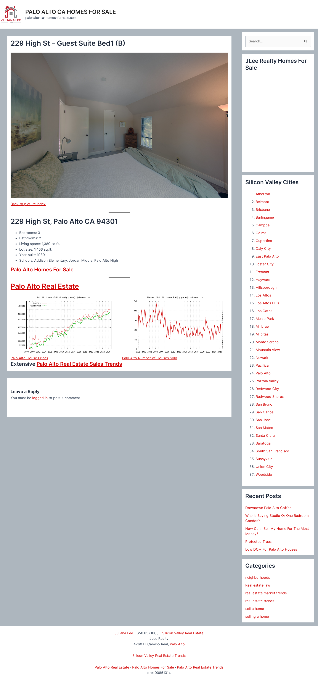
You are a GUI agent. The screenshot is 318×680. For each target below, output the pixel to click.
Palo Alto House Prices (29, 358)
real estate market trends (266, 593)
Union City (264, 466)
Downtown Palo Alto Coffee (268, 508)
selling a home (257, 616)
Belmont (262, 202)
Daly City (263, 248)
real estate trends (259, 601)
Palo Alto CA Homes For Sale (70, 11)
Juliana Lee (124, 633)
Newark (262, 357)
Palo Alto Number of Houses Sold (149, 358)
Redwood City (267, 389)
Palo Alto (263, 373)
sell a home (254, 608)
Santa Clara (265, 435)
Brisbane (263, 209)
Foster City (265, 264)
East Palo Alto (267, 256)
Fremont (262, 272)
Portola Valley (267, 381)
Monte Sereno (267, 342)
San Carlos (264, 412)
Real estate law (257, 585)
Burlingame (265, 217)
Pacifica (262, 365)
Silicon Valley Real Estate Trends (159, 655)
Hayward (263, 279)
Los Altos (263, 295)
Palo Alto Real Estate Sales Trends (79, 364)
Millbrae (262, 326)
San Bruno (264, 404)
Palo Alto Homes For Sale (42, 269)
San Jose (263, 420)
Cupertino (264, 240)
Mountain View (268, 350)
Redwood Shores (270, 396)
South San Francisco (272, 451)
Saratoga (263, 443)
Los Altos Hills (267, 303)
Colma (261, 233)
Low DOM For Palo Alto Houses (271, 549)
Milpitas (262, 334)
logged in (40, 398)
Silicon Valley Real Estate (182, 633)
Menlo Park (265, 318)
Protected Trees (258, 541)
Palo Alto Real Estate (45, 286)
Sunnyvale (264, 459)
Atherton (263, 194)
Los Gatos (264, 311)
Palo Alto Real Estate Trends (200, 667)
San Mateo (264, 427)
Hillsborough (266, 287)
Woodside (264, 474)
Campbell (263, 225)
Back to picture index (28, 204)
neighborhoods (257, 577)
